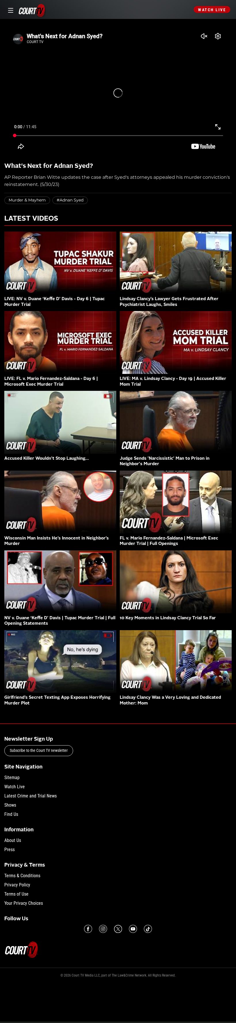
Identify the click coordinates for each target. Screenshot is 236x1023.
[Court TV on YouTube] (133, 929)
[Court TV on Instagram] (103, 929)
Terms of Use (16, 894)
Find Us (11, 814)
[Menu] (9, 9)
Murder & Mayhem (27, 200)
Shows (10, 805)
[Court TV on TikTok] (148, 929)
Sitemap (12, 777)
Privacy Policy (17, 885)
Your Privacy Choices (23, 903)
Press (9, 849)
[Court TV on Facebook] (88, 929)
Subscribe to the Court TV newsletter (39, 750)
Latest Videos (31, 219)
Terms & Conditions (22, 875)
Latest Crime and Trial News (30, 796)
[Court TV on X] (118, 929)
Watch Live (212, 9)
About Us (12, 840)
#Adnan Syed (70, 200)
